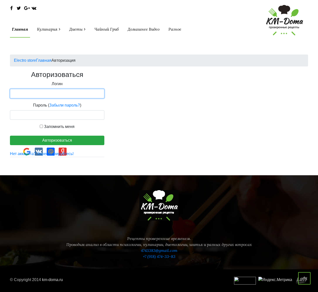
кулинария (47, 29)
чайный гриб (106, 29)
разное (174, 29)
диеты (76, 29)
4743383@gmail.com (159, 250)
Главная (20, 29)
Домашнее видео (143, 29)
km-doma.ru (52, 280)
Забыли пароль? (64, 105)
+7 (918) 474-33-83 (159, 256)
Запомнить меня (59, 126)
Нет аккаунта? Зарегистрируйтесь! (42, 154)
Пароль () (57, 105)
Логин (57, 84)
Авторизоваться (57, 140)
